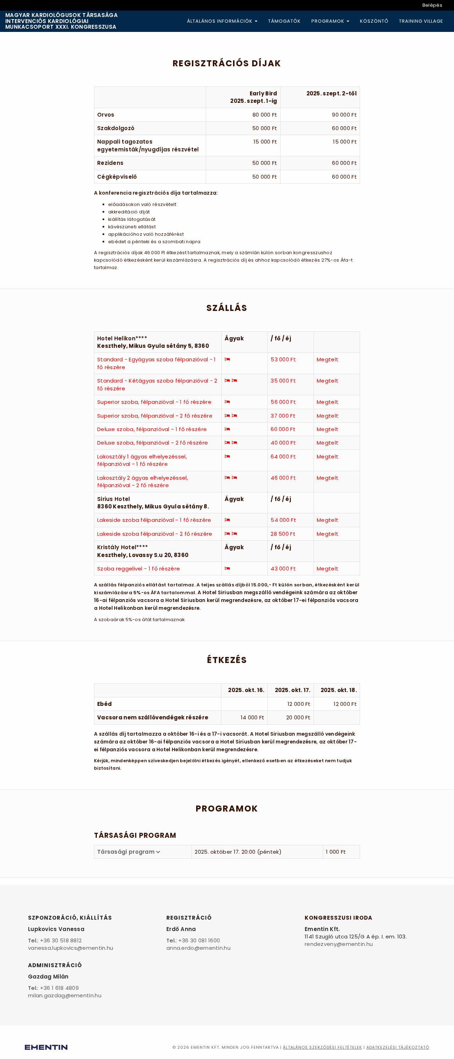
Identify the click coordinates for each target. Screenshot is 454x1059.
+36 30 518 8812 (61, 940)
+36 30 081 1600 (199, 940)
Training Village (421, 21)
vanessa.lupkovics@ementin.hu (70, 948)
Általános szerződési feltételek (322, 1047)
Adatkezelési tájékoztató (397, 1047)
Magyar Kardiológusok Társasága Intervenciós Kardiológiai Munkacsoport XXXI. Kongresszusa (61, 21)
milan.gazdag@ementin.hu (64, 995)
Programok (328, 21)
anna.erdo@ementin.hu (198, 948)
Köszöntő (374, 21)
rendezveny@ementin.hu (339, 944)
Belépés (432, 5)
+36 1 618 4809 (59, 988)
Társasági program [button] (126, 851)
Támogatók (284, 21)
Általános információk (220, 21)
